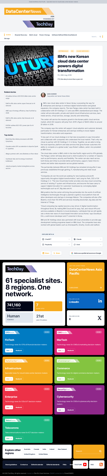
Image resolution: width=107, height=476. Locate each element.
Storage (7, 38)
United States (43, 454)
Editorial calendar (37, 464)
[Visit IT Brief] (16, 389)
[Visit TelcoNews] (16, 420)
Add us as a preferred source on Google (87, 253)
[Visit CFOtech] (16, 332)
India (44, 449)
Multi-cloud (33, 35)
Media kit (19, 350)
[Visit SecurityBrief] (68, 389)
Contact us (24, 464)
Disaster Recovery (21, 35)
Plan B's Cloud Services (41, 473)
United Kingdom (29, 454)
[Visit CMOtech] (68, 332)
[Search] (100, 36)
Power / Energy (44, 35)
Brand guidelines (11, 464)
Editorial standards (52, 464)
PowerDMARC (69, 473)
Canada (36, 449)
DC (72, 51)
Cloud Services (83, 51)
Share (47, 253)
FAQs (64, 464)
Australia (27, 449)
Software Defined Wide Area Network (64, 35)
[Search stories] (100, 451)
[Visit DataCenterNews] (16, 361)
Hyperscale (63, 51)
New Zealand (62, 449)
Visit (7, 350)
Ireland (52, 449)
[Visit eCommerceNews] (68, 361)
